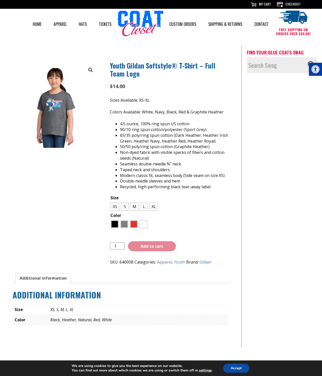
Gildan (205, 262)
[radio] (115, 206)
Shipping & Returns (225, 24)
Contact (261, 24)
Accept (236, 368)
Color (115, 215)
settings (205, 370)
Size (114, 198)
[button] (315, 69)
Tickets (105, 24)
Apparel (60, 24)
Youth (179, 262)
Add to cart (152, 246)
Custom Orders (182, 24)
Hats (83, 24)
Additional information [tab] (43, 278)
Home (37, 24)
